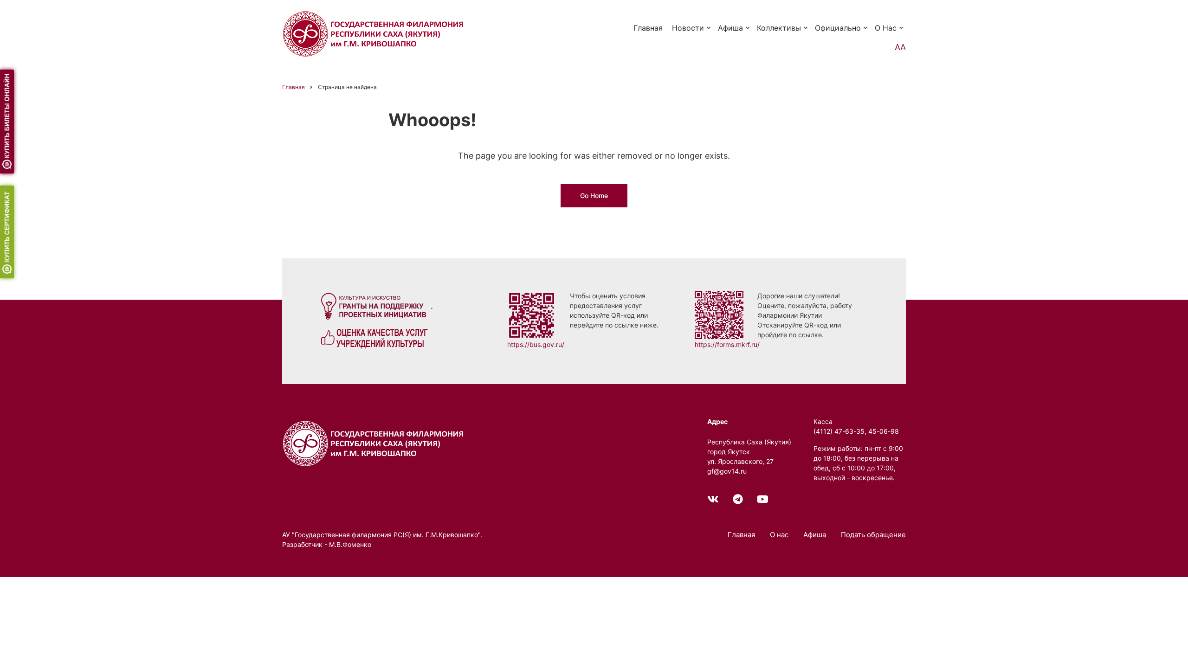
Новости (692, 32)
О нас (889, 32)
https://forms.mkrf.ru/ (727, 344)
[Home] (375, 443)
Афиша (734, 32)
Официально (842, 32)
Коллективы (783, 32)
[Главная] (375, 33)
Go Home (594, 195)
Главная (648, 27)
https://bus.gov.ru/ (535, 344)
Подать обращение (873, 534)
